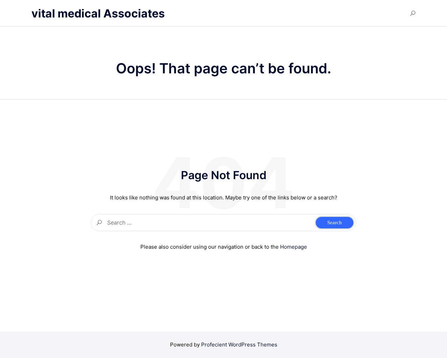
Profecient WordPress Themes (239, 344)
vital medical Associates (98, 13)
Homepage (293, 246)
